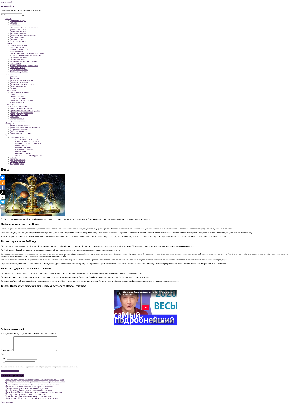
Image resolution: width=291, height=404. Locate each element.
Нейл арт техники (22, 145)
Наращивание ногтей (23, 153)
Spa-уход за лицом (17, 102)
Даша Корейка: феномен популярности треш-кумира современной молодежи (35, 382)
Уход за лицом (10, 90)
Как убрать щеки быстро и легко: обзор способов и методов (28, 390)
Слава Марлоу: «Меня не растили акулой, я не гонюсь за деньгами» (31, 398)
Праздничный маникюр (24, 149)
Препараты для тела (17, 121)
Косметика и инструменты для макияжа (25, 55)
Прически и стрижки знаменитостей (24, 27)
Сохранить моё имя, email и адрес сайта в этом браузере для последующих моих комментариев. (41, 367)
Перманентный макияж (19, 70)
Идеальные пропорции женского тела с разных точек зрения (29, 386)
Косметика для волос (18, 41)
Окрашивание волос (18, 37)
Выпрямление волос (18, 33)
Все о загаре (14, 117)
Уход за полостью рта (18, 96)
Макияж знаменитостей (19, 49)
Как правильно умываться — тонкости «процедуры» (25, 394)
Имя (3, 354)
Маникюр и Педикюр (18, 137)
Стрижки (13, 23)
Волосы (8, 19)
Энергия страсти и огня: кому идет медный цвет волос (26, 388)
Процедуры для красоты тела (21, 113)
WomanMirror (8, 6)
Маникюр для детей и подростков (28, 143)
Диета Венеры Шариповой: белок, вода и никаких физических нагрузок (33, 392)
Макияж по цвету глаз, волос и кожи (24, 66)
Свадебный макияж (17, 60)
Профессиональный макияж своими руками (27, 53)
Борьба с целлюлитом (18, 106)
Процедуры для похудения (20, 133)
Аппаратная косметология (20, 82)
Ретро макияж (15, 64)
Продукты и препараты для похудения (25, 127)
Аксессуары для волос (18, 31)
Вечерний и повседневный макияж (23, 62)
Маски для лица (16, 94)
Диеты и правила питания (20, 125)
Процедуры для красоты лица (21, 100)
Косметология (10, 74)
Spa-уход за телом (17, 119)
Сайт (3, 362)
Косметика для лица (18, 98)
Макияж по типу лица (18, 45)
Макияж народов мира (19, 72)
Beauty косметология (18, 86)
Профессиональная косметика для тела (25, 111)
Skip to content (6, 2)
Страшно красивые (17, 162)
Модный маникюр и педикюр (26, 139)
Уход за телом (10, 104)
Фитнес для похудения (19, 129)
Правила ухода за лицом (19, 92)
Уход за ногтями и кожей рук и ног (28, 156)
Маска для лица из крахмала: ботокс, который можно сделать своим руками (34, 380)
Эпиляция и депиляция (19, 115)
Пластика (13, 158)
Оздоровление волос (18, 29)
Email (3, 358)
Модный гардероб (17, 164)
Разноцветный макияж (19, 47)
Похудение (9, 123)
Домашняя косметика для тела (21, 109)
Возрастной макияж (17, 68)
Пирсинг (13, 76)
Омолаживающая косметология (22, 84)
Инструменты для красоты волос (23, 35)
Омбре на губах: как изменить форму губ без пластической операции (32, 384)
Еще (7, 135)
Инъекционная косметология (21, 80)
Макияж (8, 43)
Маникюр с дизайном (23, 147)
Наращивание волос (18, 39)
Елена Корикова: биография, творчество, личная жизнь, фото (29, 396)
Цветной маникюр (22, 151)
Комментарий (7, 350)
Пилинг (13, 88)
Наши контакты (7, 402)
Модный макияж (16, 51)
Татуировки (14, 78)
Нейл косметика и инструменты (27, 141)
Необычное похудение (18, 131)
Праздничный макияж (18, 57)
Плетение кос (15, 25)
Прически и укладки (18, 21)
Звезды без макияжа (17, 160)
